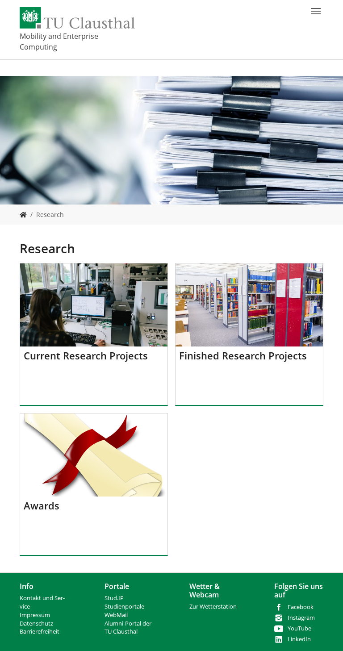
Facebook (301, 607)
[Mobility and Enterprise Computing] (23, 214)
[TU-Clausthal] (77, 18)
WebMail (116, 615)
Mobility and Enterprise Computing (59, 41)
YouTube (299, 628)
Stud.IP (114, 598)
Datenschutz (36, 623)
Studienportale (124, 606)
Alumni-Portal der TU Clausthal (128, 628)
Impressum (35, 615)
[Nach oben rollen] (324, 632)
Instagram (301, 618)
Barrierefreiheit (39, 631)
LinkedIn (299, 639)
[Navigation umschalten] (315, 11)
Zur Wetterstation (213, 606)
